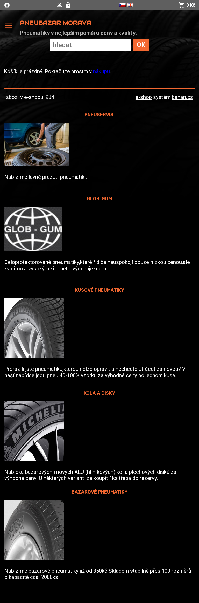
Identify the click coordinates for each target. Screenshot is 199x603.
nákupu (101, 71)
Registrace (69, 5)
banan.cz (182, 97)
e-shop (144, 97)
